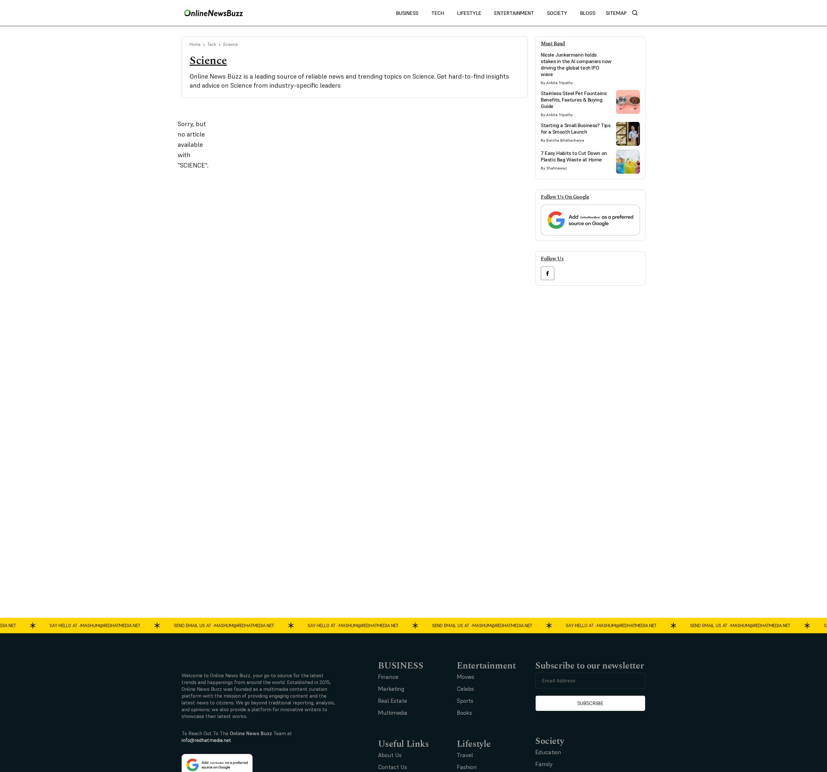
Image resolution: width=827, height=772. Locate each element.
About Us (390, 755)
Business (407, 13)
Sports (465, 700)
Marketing (391, 688)
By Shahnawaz (554, 168)
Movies (465, 676)
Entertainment (514, 13)
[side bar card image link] (628, 63)
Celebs (465, 688)
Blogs (587, 13)
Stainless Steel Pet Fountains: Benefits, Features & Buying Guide (574, 99)
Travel (465, 755)
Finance (388, 676)
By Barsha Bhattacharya (562, 140)
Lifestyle (469, 13)
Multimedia (392, 712)
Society (557, 13)
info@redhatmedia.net (206, 740)
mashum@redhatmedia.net (103, 625)
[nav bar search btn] (637, 13)
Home (195, 44)
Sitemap (616, 13)
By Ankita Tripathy (557, 82)
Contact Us (392, 767)
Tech (437, 13)
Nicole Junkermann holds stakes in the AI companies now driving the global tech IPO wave (576, 64)
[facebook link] (547, 273)
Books (464, 712)
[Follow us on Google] (590, 220)
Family (544, 764)
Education (548, 752)
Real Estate (392, 700)
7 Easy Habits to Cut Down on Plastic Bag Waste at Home (574, 156)
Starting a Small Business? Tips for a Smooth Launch (576, 128)
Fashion (467, 767)
